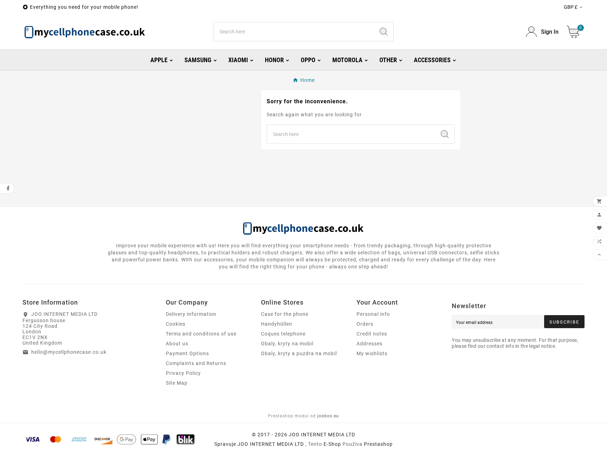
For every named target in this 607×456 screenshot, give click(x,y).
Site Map (177, 383)
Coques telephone (283, 334)
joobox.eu (328, 415)
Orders (365, 324)
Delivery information (191, 314)
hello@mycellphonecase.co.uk (68, 352)
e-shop (332, 444)
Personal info (373, 314)
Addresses (370, 343)
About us (177, 343)
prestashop (378, 444)
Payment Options (187, 353)
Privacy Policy (183, 373)
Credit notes (372, 334)
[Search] (383, 31)
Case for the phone (284, 314)
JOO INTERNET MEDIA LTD (270, 444)
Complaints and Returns (196, 363)
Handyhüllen (276, 324)
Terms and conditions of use (201, 334)
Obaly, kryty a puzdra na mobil (299, 353)
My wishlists (372, 353)
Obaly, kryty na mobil (287, 343)
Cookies (175, 324)
